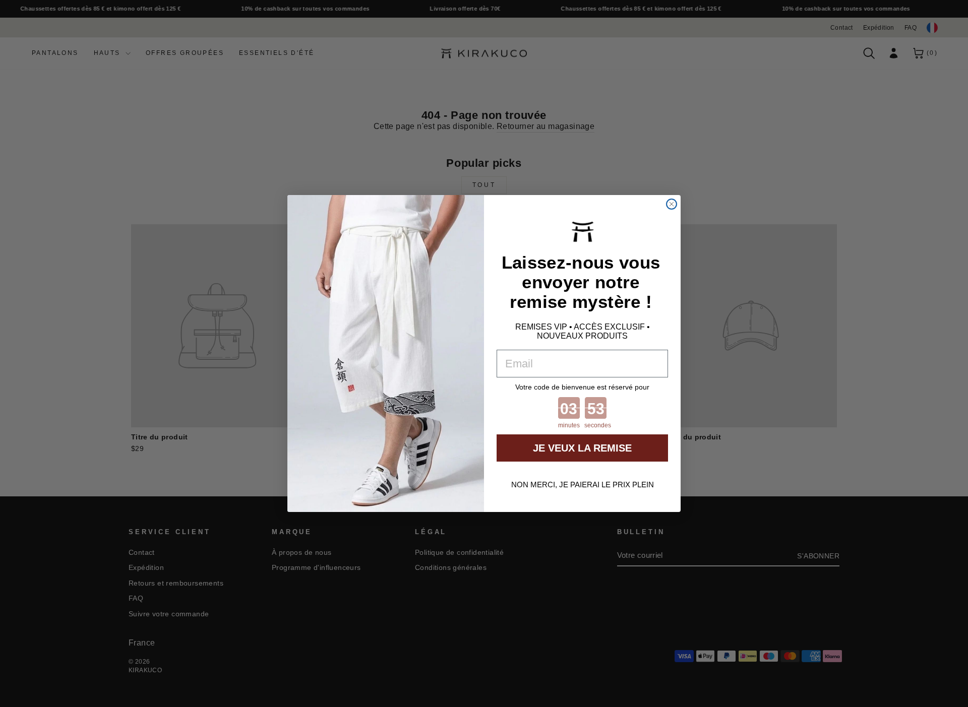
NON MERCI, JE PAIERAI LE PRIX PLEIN (582, 484)
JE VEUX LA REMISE (582, 448)
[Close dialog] (672, 204)
